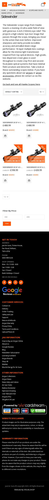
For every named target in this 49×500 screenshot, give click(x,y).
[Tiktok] (21, 282)
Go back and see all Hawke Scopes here (21, 84)
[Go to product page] (12, 109)
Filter (7, 223)
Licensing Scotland (9, 355)
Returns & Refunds (9, 320)
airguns (29, 72)
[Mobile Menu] (4, 4)
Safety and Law (7, 314)
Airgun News (6, 379)
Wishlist (5, 364)
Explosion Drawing (9, 391)
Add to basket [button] (5, 135)
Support (5, 317)
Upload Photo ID (8, 332)
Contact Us (6, 306)
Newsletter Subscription (11, 352)
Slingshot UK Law (8, 399)
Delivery (5, 309)
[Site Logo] (17, 4)
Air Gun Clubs (7, 385)
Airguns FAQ (6, 397)
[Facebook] (4, 282)
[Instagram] (15, 282)
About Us (5, 344)
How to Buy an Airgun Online (12, 341)
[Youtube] (10, 282)
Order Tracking (7, 311)
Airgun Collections (8, 376)
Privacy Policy (7, 326)
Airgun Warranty (8, 323)
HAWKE (12, 130)
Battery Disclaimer (9, 388)
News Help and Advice (10, 382)
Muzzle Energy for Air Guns (12, 367)
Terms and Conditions (10, 329)
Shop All (5, 361)
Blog (3, 350)
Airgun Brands (7, 358)
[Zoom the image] (12, 288)
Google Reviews (8, 347)
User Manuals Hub (9, 394)
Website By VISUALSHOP (24, 489)
